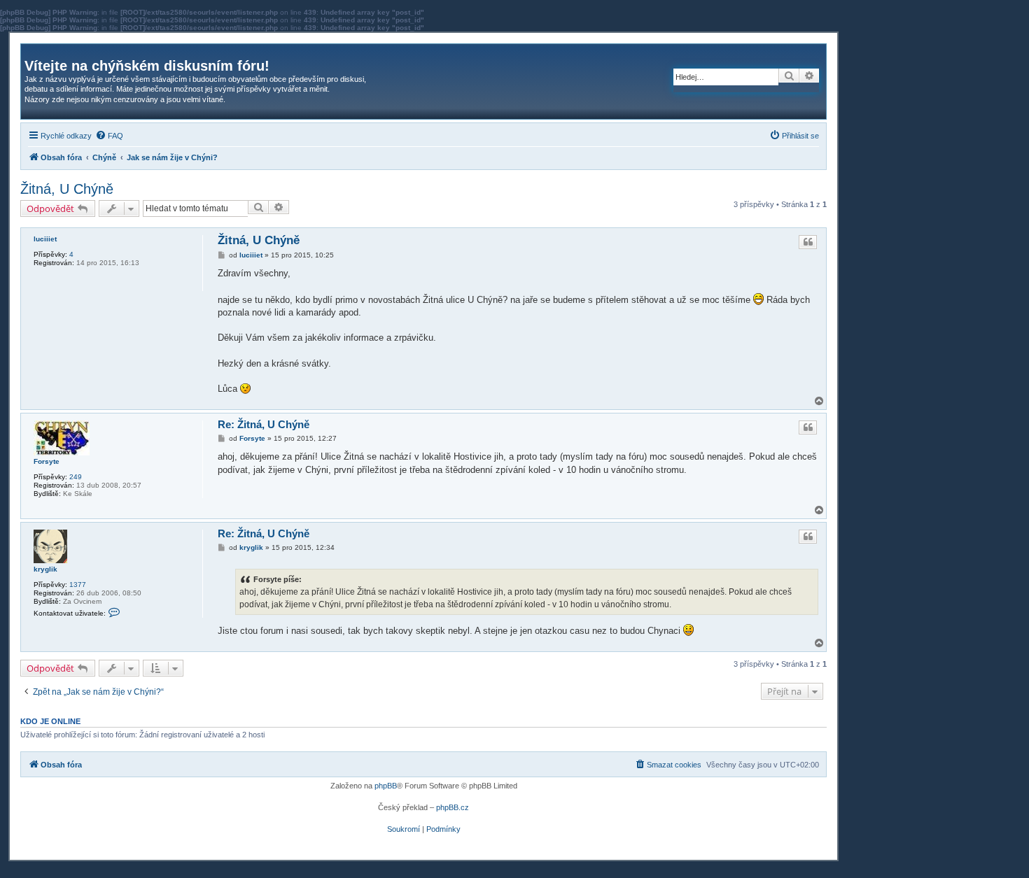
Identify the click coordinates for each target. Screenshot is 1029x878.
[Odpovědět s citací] (808, 242)
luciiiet (45, 239)
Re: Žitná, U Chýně (263, 424)
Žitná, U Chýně (66, 189)
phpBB (385, 785)
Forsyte (46, 461)
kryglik (45, 569)
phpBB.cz (452, 807)
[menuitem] (109, 135)
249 (75, 477)
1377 (77, 584)
